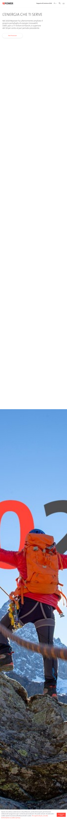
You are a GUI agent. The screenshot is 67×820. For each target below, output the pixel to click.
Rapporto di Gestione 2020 (44, 3)
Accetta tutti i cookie (61, 815)
